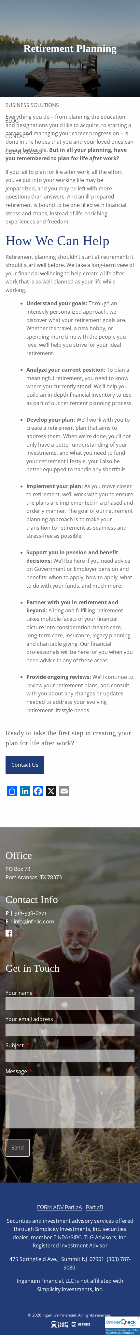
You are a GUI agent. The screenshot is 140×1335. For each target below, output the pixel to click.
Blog (12, 120)
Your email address (55, 1019)
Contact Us (24, 764)
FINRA (60, 1237)
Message (42, 1071)
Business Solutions (32, 105)
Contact (17, 136)
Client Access (23, 151)
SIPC (76, 1237)
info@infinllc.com (34, 922)
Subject (41, 1045)
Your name (45, 992)
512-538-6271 (30, 913)
